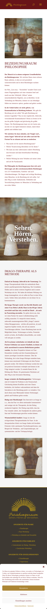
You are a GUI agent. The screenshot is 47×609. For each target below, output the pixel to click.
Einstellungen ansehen (23, 601)
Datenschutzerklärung (20, 606)
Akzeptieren (23, 588)
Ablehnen (23, 594)
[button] (43, 567)
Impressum (30, 606)
